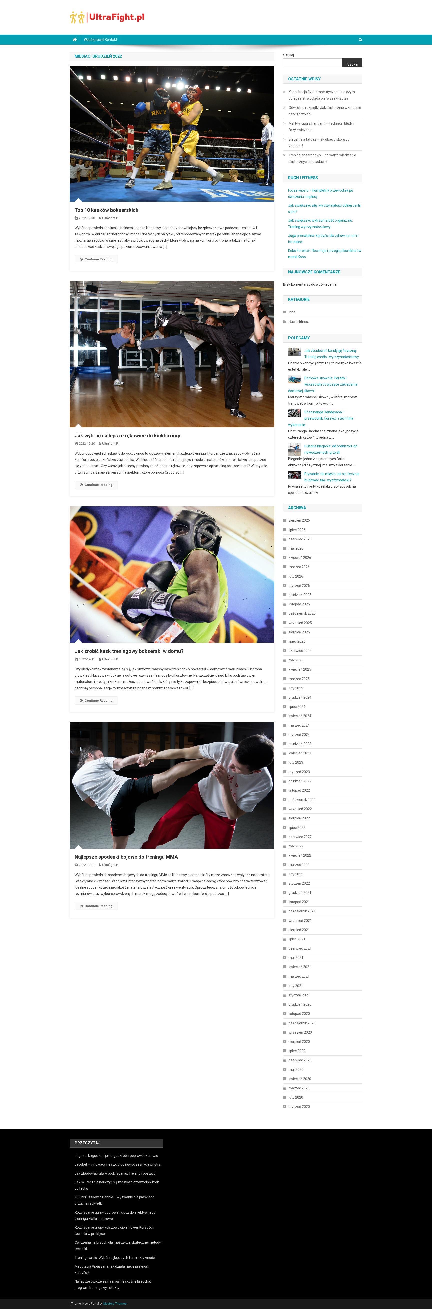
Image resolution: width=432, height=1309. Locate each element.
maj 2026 (296, 548)
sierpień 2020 (299, 1042)
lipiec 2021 (297, 939)
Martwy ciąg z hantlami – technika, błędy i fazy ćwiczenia (321, 126)
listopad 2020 (299, 1014)
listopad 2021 (299, 902)
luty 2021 (296, 986)
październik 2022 (302, 800)
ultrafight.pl (110, 218)
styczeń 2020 (299, 1107)
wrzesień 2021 (300, 921)
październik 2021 (302, 911)
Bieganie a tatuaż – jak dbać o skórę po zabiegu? (319, 142)
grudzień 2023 (300, 744)
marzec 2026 (299, 567)
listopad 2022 (299, 790)
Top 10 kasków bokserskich (106, 210)
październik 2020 (302, 1023)
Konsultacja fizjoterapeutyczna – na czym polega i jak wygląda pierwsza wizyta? (322, 95)
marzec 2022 (299, 865)
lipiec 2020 (297, 1051)
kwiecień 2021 (300, 967)
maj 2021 (296, 958)
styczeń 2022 (299, 883)
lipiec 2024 (297, 707)
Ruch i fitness (299, 322)
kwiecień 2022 (300, 855)
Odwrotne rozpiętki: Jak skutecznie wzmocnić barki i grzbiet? (325, 111)
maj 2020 (296, 1070)
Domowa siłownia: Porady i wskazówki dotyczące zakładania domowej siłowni (323, 384)
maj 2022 (296, 846)
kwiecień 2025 (300, 669)
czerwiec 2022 (300, 837)
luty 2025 (296, 688)
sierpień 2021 (299, 930)
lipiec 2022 (297, 828)
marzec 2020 (299, 1088)
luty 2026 (296, 576)
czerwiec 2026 (300, 539)
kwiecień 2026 (300, 558)
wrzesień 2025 (300, 623)
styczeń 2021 (299, 995)
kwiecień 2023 (300, 753)
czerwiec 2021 (300, 948)
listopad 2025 (299, 604)
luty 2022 (296, 874)
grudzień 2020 (300, 1004)
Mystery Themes (115, 1303)
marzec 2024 (299, 725)
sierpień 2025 (299, 632)
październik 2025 (302, 613)
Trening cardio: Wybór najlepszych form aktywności (115, 1258)
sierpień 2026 (299, 520)
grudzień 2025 (300, 595)
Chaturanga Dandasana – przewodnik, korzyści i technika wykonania (320, 418)
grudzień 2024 (300, 697)
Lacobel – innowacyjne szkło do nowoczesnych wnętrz (118, 1164)
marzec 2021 (299, 976)
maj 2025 (296, 660)
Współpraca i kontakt (100, 40)
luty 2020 (296, 1097)
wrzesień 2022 (300, 809)
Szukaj (288, 55)
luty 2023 (296, 762)
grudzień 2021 (300, 893)
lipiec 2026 (297, 530)
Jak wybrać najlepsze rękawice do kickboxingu (128, 436)
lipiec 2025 (297, 641)
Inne (292, 312)
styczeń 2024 (299, 735)
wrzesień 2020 (300, 1032)
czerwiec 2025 (300, 651)
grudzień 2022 (300, 781)
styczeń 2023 (299, 772)
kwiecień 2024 (300, 716)
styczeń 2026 (299, 586)
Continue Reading (99, 259)
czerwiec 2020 (300, 1060)
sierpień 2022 (299, 818)
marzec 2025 (299, 679)
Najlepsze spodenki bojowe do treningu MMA (126, 857)
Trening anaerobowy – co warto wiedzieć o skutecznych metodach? (322, 158)
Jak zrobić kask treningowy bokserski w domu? (129, 651)
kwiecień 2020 (300, 1079)
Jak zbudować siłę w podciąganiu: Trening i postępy (115, 1173)
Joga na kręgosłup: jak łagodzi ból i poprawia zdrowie (116, 1156)
